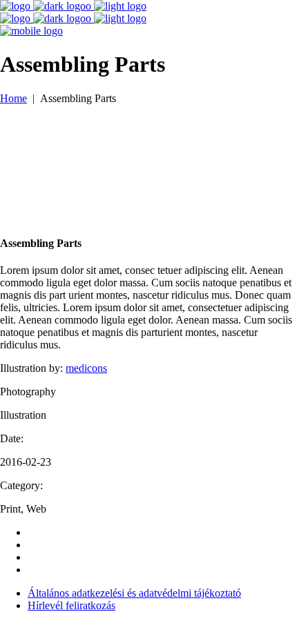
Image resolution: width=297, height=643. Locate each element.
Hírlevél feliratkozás (71, 605)
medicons (86, 368)
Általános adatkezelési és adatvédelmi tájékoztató (134, 593)
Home (13, 98)
